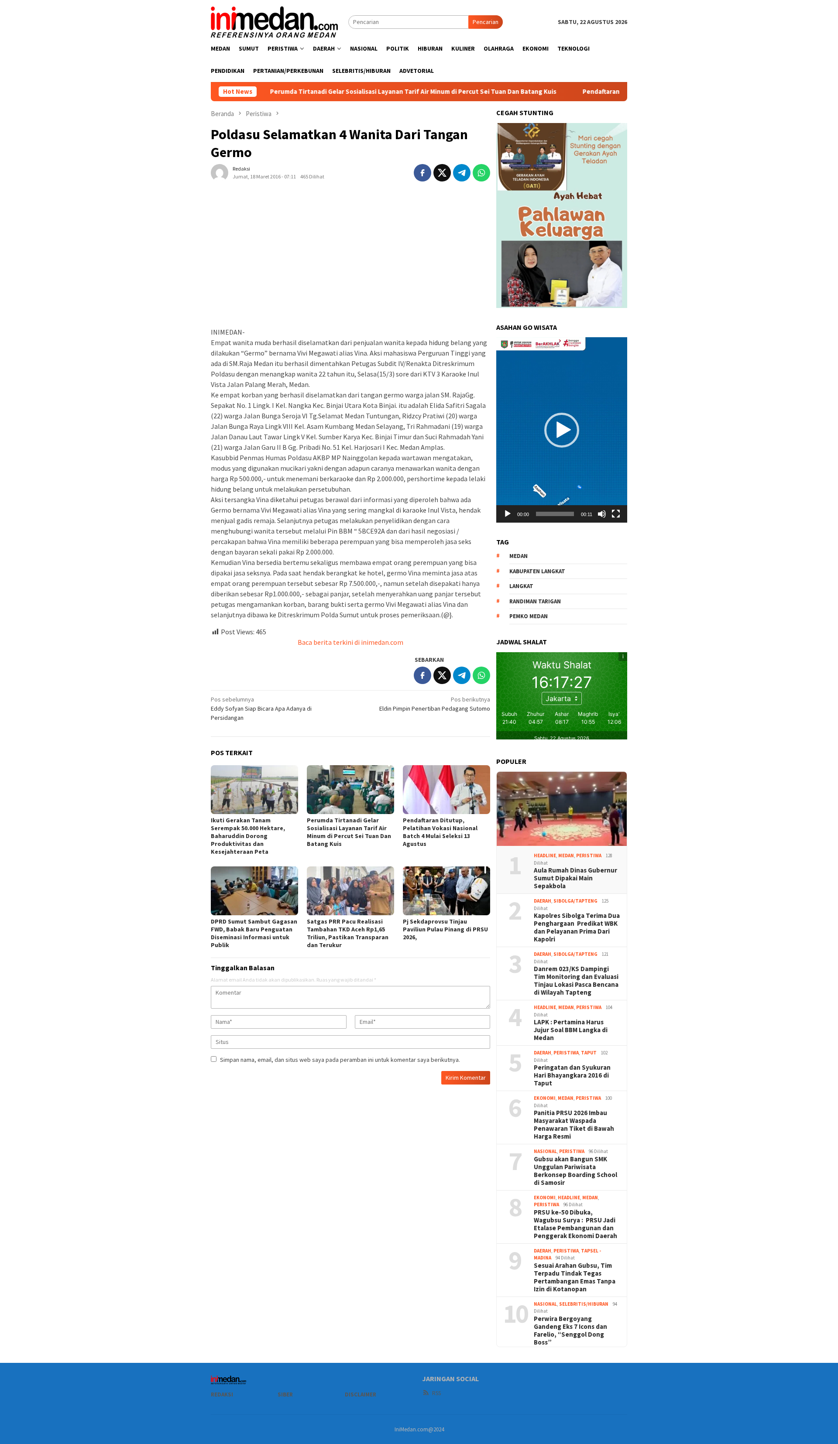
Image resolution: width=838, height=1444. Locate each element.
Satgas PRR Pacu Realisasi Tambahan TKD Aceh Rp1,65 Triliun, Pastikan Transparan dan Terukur (347, 933)
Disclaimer (360, 1394)
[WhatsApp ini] (481, 172)
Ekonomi (545, 1098)
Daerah (542, 901)
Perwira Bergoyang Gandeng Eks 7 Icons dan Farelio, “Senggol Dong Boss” (570, 1330)
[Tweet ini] (442, 172)
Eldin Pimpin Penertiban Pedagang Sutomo (434, 703)
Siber (285, 1394)
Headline (545, 855)
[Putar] (507, 514)
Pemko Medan (528, 616)
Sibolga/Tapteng (575, 901)
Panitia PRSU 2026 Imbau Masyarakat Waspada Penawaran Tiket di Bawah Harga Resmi (574, 1124)
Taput (589, 1053)
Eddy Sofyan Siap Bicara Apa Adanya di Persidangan (261, 708)
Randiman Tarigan (535, 601)
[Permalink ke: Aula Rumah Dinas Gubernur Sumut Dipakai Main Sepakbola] (561, 809)
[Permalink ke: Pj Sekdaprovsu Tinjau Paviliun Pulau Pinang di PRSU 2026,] (446, 890)
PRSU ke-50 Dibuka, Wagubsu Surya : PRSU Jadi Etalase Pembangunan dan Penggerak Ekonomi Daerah (575, 1224)
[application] (561, 429)
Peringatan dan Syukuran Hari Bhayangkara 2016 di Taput (572, 1075)
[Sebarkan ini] (422, 172)
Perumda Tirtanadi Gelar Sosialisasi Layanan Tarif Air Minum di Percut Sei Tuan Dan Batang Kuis (352, 92)
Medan (566, 855)
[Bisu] (602, 514)
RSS (436, 1393)
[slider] (555, 514)
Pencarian (485, 22)
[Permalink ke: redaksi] (219, 172)
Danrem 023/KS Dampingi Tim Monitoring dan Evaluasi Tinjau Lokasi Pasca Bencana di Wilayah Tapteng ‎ (576, 980)
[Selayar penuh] (615, 514)
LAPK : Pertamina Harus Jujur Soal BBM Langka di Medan (571, 1030)
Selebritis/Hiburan (583, 1304)
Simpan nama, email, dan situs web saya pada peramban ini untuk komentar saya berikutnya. (340, 1060)
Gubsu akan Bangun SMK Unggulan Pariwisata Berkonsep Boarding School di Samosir (575, 1171)
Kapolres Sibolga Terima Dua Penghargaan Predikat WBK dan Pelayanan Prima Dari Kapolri (577, 927)
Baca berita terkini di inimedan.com (350, 642)
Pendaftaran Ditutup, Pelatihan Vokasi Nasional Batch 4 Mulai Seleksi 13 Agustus (440, 832)
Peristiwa (588, 855)
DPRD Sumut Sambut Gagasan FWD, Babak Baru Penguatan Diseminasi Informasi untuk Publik (254, 933)
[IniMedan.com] (274, 21)
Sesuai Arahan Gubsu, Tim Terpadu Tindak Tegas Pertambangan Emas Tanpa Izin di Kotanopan (574, 1277)
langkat (521, 586)
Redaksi (222, 1394)
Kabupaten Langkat (537, 571)
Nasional (545, 1151)
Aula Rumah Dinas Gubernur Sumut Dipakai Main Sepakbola (575, 878)
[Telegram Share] (462, 172)
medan (518, 556)
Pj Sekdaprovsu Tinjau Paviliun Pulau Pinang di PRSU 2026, (445, 929)
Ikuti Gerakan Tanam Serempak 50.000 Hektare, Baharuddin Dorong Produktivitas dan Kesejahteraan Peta (248, 835)
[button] (561, 430)
